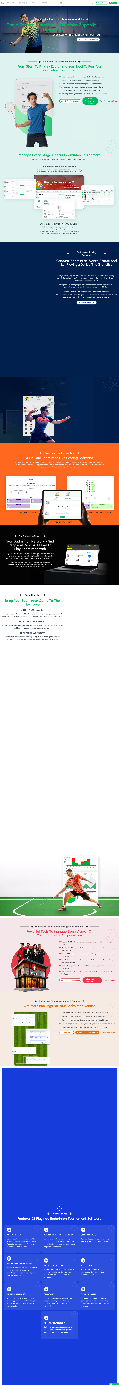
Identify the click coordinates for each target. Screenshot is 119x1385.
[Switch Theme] (92, 3)
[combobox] (74, 3)
